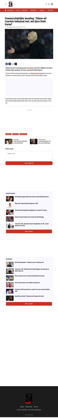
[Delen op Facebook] (6, 64)
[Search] (46, 4)
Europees (42, 10)
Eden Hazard (34, 73)
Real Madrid (30, 68)
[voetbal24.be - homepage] (11, 4)
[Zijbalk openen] (6, 4)
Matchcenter (10, 10)
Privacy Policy (28, 406)
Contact (22, 406)
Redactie (10, 27)
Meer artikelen (29, 231)
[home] (5, 10)
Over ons (36, 406)
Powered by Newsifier (29, 414)
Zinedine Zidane (23, 134)
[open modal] (52, 4)
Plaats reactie (29, 163)
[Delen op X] (9, 64)
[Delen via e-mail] (12, 64)
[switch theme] (49, 4)
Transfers (17, 10)
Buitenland (33, 10)
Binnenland (24, 10)
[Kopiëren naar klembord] (15, 64)
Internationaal (52, 10)
